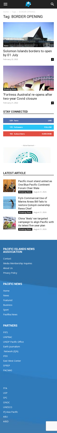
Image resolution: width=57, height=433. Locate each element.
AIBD (6, 421)
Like (50, 120)
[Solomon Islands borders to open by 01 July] (28, 34)
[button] (5, 4)
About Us (8, 268)
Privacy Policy (10, 272)
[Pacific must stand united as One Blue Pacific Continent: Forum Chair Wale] (9, 185)
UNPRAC (7, 337)
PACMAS (7, 370)
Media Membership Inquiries (17, 263)
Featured (7, 300)
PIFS (5, 332)
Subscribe (47, 134)
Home (6, 11)
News (6, 46)
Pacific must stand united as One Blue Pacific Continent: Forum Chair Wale (35, 185)
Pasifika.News (10, 314)
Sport (6, 309)
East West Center (12, 360)
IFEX (5, 356)
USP (5, 392)
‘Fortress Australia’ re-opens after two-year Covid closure (27, 96)
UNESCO (7, 407)
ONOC (6, 402)
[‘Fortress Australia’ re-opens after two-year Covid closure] (28, 78)
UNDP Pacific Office (13, 341)
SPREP (6, 365)
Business (7, 304)
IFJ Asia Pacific (10, 411)
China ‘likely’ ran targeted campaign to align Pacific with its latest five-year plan (36, 222)
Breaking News (10, 89)
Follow (48, 127)
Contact (7, 258)
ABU (5, 416)
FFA (5, 388)
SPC (5, 397)
